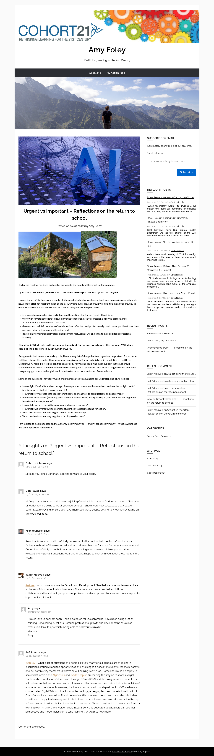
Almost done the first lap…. (161, 333)
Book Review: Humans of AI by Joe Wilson (170, 197)
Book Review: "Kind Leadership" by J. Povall (171, 293)
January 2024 (154, 465)
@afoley (30, 585)
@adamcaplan (78, 675)
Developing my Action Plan (162, 340)
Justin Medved (35, 574)
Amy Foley (107, 49)
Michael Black (34, 530)
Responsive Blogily (122, 751)
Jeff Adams (33, 652)
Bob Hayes (32, 490)
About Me (95, 72)
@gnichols (59, 675)
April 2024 (152, 458)
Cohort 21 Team (36, 463)
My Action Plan (116, 72)
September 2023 (156, 472)
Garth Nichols (177, 202)
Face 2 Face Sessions (158, 436)
